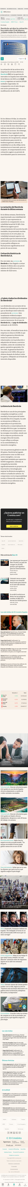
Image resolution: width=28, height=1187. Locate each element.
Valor (25, 692)
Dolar (8, 1185)
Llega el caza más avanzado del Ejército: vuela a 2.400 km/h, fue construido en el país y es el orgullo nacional (14, 650)
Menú (3, 1185)
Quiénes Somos (8, 1152)
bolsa (3, 548)
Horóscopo (20, 1129)
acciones (16, 261)
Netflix (4, 1119)
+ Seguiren (22, 59)
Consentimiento (14, 1169)
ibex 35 (22, 22)
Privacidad (14, 1166)
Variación (14, 692)
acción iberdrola (12, 541)
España (3, 544)
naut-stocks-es (11, 544)
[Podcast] (9, 1145)
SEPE (3, 1124)
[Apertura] (6, 1142)
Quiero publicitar (16, 526)
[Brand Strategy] (23, 1142)
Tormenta (3, 8)
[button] (24, 1007)
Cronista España (5, 22)
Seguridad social (12, 8)
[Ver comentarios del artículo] (19, 64)
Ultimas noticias (4, 15)
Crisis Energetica (21, 1124)
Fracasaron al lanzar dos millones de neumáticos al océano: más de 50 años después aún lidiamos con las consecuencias (14, 665)
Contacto (4, 1149)
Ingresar (25, 1185)
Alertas (19, 1185)
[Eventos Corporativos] (15, 1142)
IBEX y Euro (14, 22)
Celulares (14, 1119)
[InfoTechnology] (18, 1145)
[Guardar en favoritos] (2, 58)
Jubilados (20, 8)
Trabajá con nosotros (14, 1155)
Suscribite (23, 1149)
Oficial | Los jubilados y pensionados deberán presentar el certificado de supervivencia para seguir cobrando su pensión (13, 658)
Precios (11, 1124)
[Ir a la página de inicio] (2, 12)
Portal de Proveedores (18, 1152)
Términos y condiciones (14, 1163)
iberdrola (21, 541)
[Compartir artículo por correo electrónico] (15, 64)
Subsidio (7, 1129)
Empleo (23, 1119)
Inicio (14, 1185)
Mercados (20, 544)
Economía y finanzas (16, 15)
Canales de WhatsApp (13, 1149)
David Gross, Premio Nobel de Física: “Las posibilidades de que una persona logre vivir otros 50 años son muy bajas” (13, 634)
